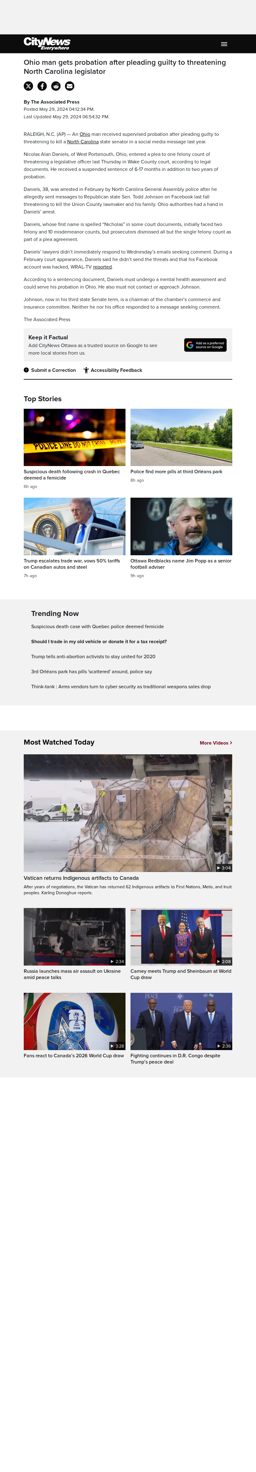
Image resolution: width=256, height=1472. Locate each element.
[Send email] (69, 86)
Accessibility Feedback (116, 370)
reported (102, 267)
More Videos (214, 743)
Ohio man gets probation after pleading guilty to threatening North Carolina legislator (125, 67)
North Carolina (83, 142)
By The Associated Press (52, 102)
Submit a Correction (53, 370)
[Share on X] (28, 86)
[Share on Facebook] (42, 86)
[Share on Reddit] (56, 86)
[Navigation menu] (224, 43)
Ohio (85, 134)
